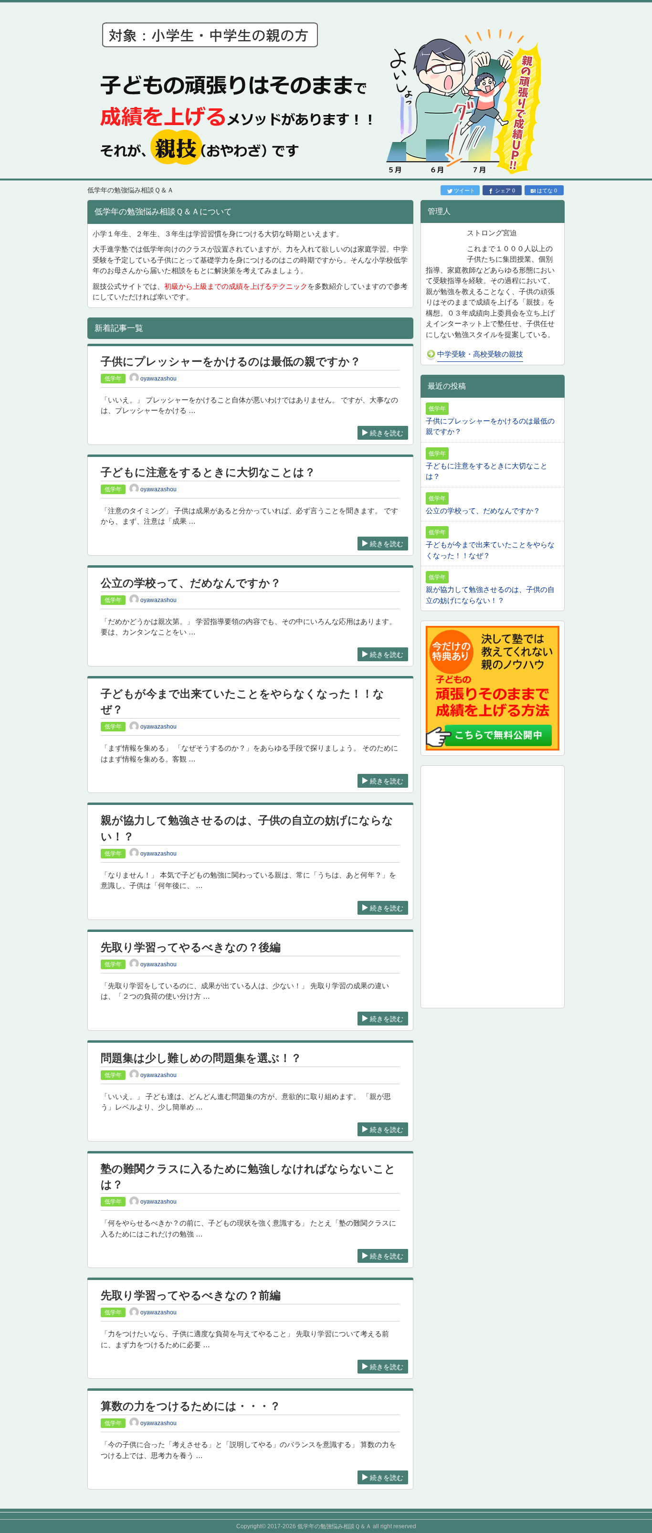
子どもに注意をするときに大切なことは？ (208, 472)
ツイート (464, 190)
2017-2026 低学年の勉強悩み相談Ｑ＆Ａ (319, 1526)
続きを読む (386, 433)
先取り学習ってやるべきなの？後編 (191, 947)
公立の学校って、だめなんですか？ (191, 583)
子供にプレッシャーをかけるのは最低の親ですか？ (231, 362)
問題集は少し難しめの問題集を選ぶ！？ (201, 1058)
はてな (547, 190)
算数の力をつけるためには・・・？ (191, 1406)
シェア (505, 190)
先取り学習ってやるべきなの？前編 (191, 1295)
